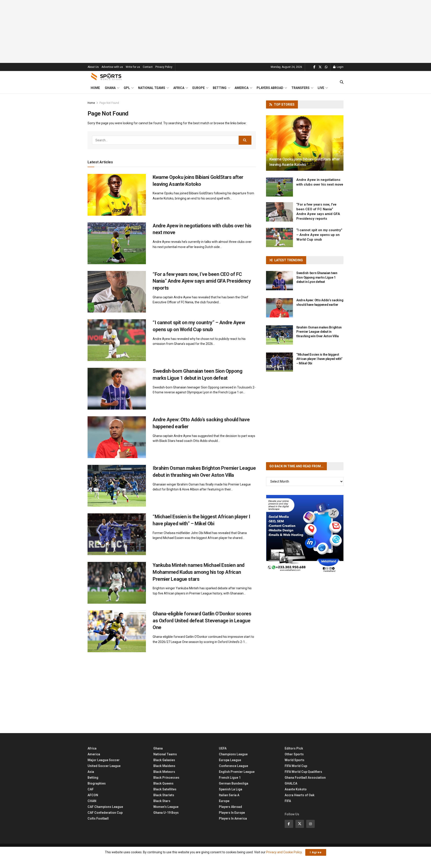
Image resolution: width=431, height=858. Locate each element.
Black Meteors (164, 772)
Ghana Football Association (305, 777)
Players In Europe (232, 812)
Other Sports (294, 754)
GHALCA (291, 783)
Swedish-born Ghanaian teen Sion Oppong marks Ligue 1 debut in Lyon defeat (316, 277)
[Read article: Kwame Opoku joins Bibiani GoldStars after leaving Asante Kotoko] (117, 195)
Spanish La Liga (230, 789)
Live (321, 88)
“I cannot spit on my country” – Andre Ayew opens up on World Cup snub (319, 235)
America (241, 88)
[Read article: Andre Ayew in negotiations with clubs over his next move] (117, 243)
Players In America (233, 818)
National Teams (151, 88)
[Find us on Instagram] (310, 824)
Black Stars (161, 801)
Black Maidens (164, 766)
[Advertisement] (215, 31)
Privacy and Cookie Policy (284, 852)
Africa (178, 88)
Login (339, 67)
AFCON (93, 795)
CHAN (92, 801)
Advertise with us (112, 67)
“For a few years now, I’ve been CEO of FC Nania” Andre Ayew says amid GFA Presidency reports (202, 281)
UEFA (222, 748)
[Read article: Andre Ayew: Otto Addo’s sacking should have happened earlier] (117, 437)
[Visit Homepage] (106, 76)
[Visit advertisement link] (304, 533)
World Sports (294, 760)
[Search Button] (341, 82)
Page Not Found (109, 102)
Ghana (110, 88)
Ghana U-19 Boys (166, 812)
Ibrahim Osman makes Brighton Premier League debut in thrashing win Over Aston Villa (319, 332)
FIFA (288, 801)
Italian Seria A (229, 795)
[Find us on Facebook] (314, 67)
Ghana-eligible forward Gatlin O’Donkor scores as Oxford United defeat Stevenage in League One (202, 620)
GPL (127, 88)
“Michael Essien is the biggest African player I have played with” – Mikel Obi (319, 359)
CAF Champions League (105, 807)
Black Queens (163, 783)
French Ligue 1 (230, 777)
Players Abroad (270, 88)
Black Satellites (164, 789)
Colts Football (98, 818)
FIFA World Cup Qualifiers (303, 772)
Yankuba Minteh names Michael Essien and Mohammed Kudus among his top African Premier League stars (198, 572)
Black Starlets (163, 795)
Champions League (233, 754)
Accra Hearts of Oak (299, 795)
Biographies (97, 783)
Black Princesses (166, 777)
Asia (91, 772)
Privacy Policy (163, 67)
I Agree (316, 852)
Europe (198, 88)
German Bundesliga (233, 783)
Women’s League (165, 807)
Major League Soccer (104, 760)
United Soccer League (104, 766)
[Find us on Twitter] (320, 67)
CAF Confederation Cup (105, 812)
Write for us (133, 67)
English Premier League (237, 772)
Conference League (233, 766)
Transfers (300, 88)
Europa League (230, 760)
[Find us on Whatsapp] (326, 67)
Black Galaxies (164, 760)
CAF (91, 789)
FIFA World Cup (296, 766)
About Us (93, 67)
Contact (148, 67)
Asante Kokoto (296, 789)
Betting (219, 88)
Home (95, 88)
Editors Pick (294, 748)
